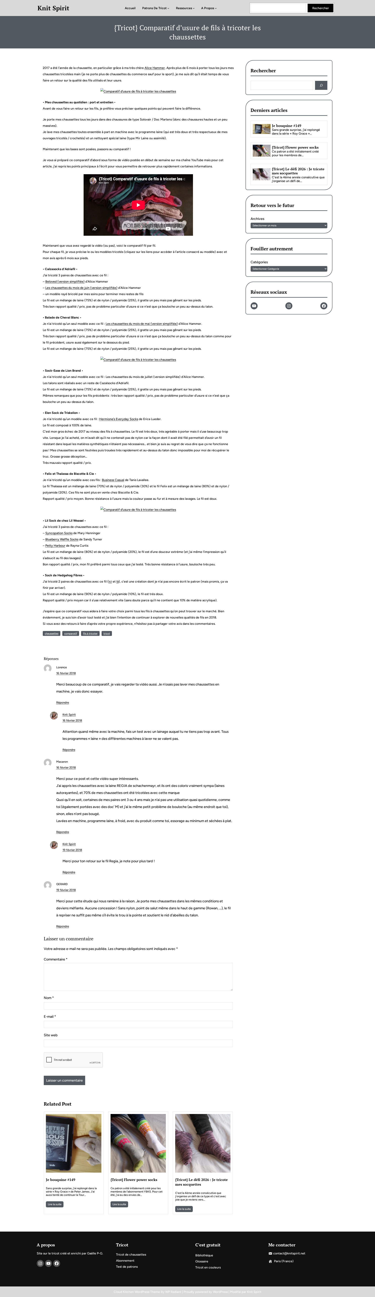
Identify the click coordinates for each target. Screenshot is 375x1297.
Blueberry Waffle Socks (61, 539)
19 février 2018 (72, 850)
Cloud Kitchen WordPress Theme (137, 1292)
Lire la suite (55, 1204)
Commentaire (56, 959)
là (117, 581)
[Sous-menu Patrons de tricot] (168, 8)
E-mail (50, 1016)
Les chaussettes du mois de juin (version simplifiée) (81, 288)
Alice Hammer (155, 68)
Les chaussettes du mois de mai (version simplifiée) (142, 324)
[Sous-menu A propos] (216, 8)
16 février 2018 (66, 673)
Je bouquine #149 (60, 1179)
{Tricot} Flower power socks (134, 1179)
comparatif (70, 633)
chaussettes (51, 633)
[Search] (321, 85)
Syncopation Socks (58, 533)
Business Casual (113, 480)
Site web (51, 1035)
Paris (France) (284, 1261)
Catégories (259, 262)
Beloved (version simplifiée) (65, 281)
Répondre (62, 702)
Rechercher (320, 8)
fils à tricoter (90, 633)
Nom (49, 998)
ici (110, 581)
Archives (257, 219)
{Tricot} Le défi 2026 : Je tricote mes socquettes (201, 1182)
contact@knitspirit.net (289, 1253)
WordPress (220, 1292)
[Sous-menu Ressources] (194, 8)
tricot (107, 633)
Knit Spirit (53, 8)
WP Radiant (173, 1292)
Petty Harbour (55, 545)
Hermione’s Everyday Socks (118, 419)
